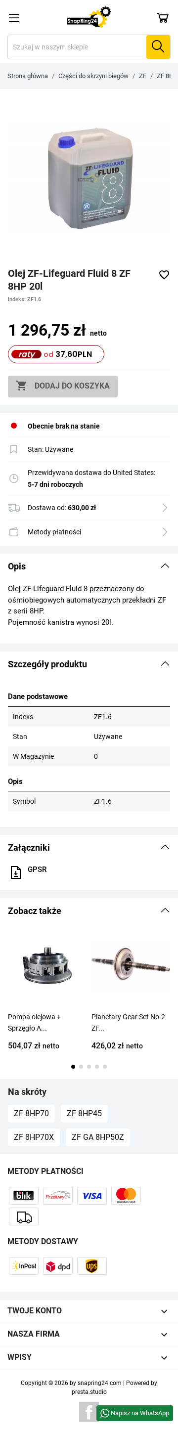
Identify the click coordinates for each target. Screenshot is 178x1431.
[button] (89, 566)
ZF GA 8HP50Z (98, 1137)
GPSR (37, 869)
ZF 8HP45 (84, 1113)
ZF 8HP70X (34, 1137)
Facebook (89, 1412)
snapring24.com (100, 1383)
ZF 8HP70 (31, 1113)
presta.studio (89, 1391)
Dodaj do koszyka (63, 385)
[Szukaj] (158, 47)
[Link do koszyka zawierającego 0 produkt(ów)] (163, 17)
